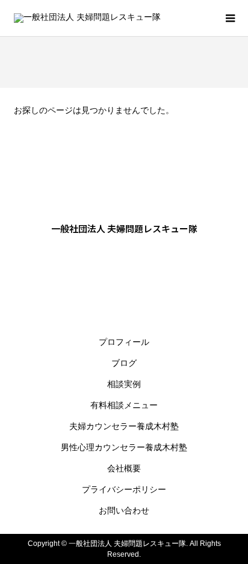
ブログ (124, 363)
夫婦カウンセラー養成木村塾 (124, 426)
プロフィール (124, 342)
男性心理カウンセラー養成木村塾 (124, 447)
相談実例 (124, 384)
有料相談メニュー (124, 405)
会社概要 (124, 468)
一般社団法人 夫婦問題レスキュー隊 (124, 228)
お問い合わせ (124, 510)
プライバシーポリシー (124, 489)
